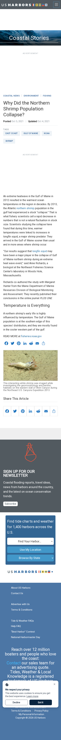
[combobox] (30, 541)
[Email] (46, 411)
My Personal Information (31, 714)
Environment (31, 95)
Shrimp (9, 141)
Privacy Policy (41, 711)
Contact (14, 663)
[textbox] (30, 541)
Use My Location (30, 549)
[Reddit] (38, 411)
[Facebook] (7, 411)
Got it (40, 702)
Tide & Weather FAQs (22, 620)
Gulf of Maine (31, 133)
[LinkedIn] (30, 411)
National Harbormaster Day (25, 637)
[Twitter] (15, 411)
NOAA (46, 133)
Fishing (47, 95)
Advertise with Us (20, 604)
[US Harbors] (24, 4)
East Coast (12, 133)
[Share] (54, 411)
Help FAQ (16, 626)
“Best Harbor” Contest (23, 631)
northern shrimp (25, 208)
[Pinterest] (23, 411)
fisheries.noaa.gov (31, 336)
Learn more (32, 696)
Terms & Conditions (21, 609)
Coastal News (11, 95)
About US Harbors (20, 587)
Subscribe (10, 503)
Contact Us (17, 593)
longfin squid (39, 251)
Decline (16, 702)
